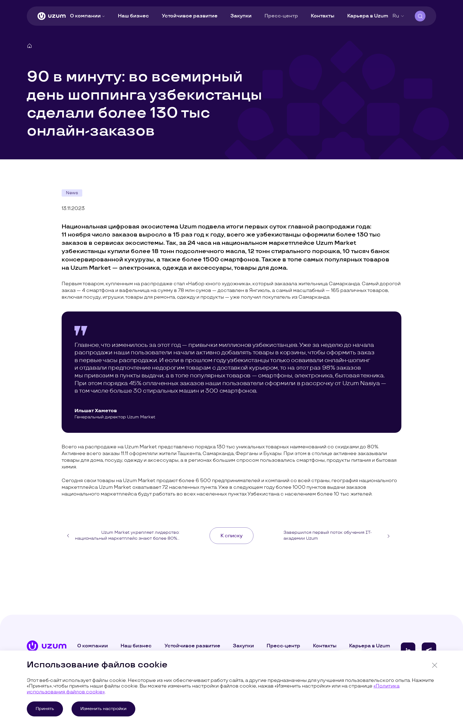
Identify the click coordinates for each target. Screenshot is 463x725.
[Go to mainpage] (52, 16)
